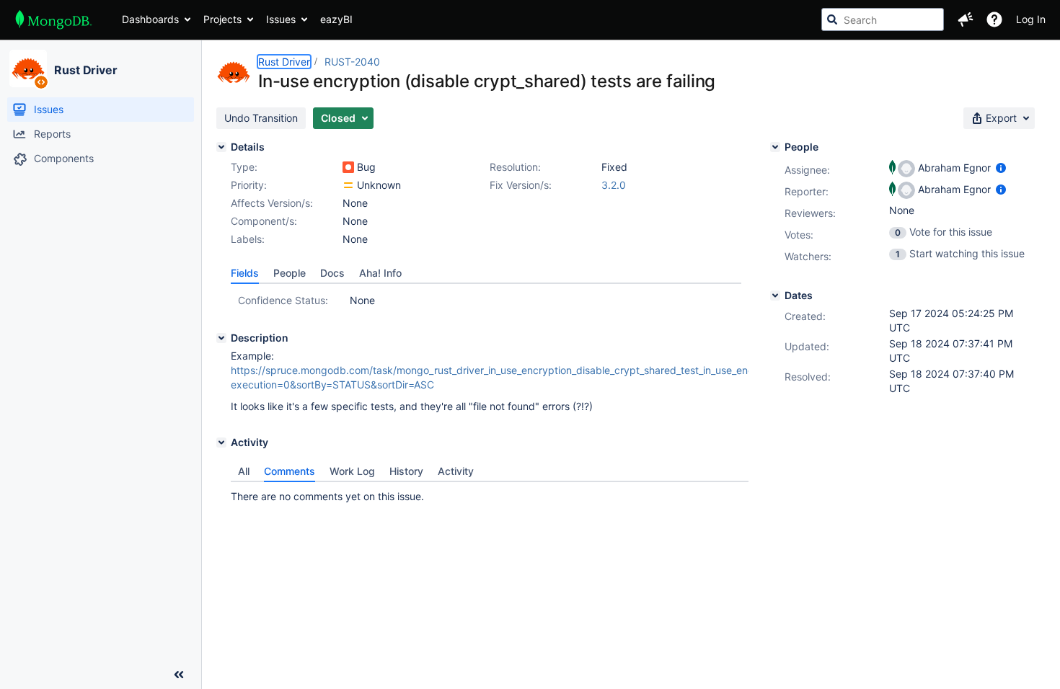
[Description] (221, 338)
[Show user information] (1001, 167)
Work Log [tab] (352, 471)
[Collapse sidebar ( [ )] (179, 674)
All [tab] (243, 471)
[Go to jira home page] (53, 19)
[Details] (221, 147)
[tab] (245, 273)
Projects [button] (222, 19)
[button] (965, 19)
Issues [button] (281, 19)
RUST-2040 (352, 61)
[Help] (994, 19)
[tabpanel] (489, 493)
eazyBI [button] (336, 19)
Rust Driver (86, 70)
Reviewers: (810, 213)
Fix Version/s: (521, 185)
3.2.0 (613, 185)
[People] (775, 147)
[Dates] (775, 295)
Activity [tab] (456, 471)
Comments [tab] (289, 471)
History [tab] (406, 471)
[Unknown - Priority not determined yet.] (348, 185)
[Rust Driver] (28, 68)
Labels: (248, 239)
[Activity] (221, 442)
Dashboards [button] (150, 19)
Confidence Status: (283, 300)
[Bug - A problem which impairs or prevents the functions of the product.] (348, 167)
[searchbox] (882, 19)
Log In (1031, 19)
